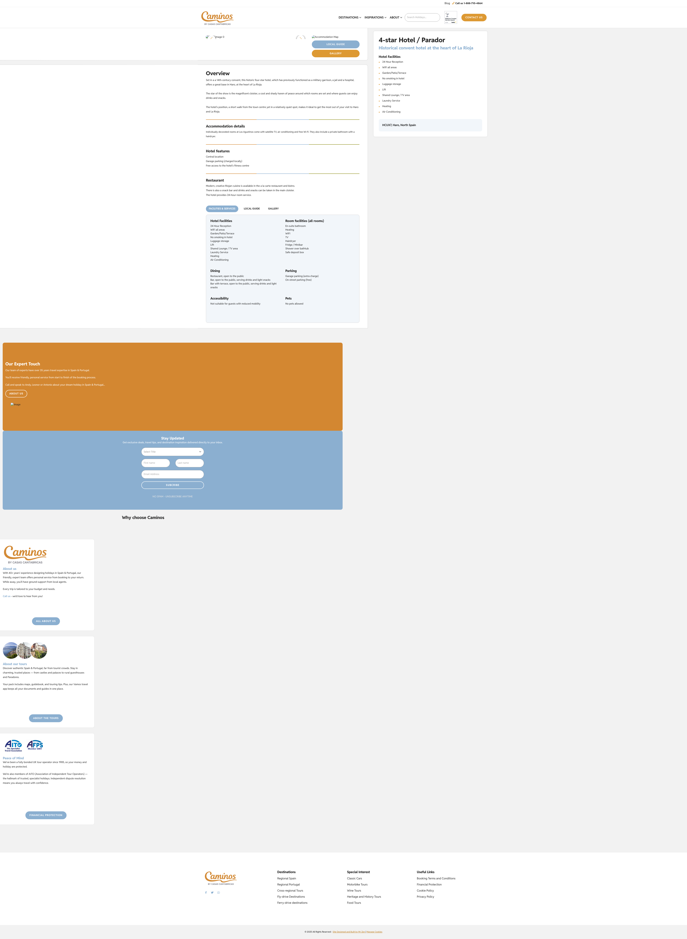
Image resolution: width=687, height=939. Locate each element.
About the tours (46, 718)
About (394, 17)
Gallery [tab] (273, 208)
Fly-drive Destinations (291, 897)
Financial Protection (46, 815)
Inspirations (374, 17)
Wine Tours (354, 890)
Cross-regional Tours (290, 890)
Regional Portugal (288, 884)
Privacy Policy (425, 897)
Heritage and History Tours (364, 897)
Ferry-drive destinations (292, 903)
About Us (16, 393)
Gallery (336, 53)
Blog (447, 3)
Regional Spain (286, 878)
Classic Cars (354, 878)
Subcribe (172, 485)
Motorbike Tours (357, 884)
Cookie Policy (425, 890)
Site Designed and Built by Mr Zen (349, 932)
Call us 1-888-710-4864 (469, 3)
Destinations (349, 17)
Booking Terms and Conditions (436, 878)
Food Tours (354, 903)
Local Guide (336, 44)
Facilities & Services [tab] (222, 208)
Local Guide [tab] (252, 208)
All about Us (46, 621)
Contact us (474, 17)
